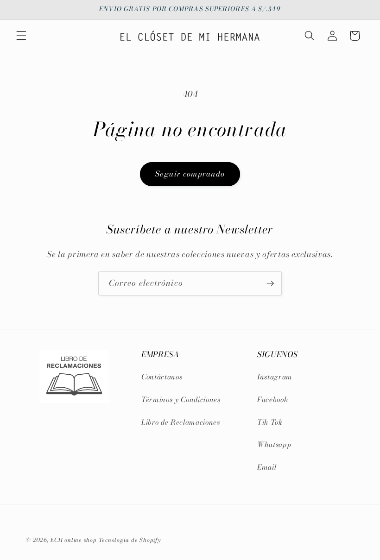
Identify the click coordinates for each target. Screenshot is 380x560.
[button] (21, 36)
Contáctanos (161, 376)
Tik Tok (270, 422)
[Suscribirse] (270, 283)
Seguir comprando (190, 174)
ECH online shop (74, 539)
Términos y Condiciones (181, 399)
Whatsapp (274, 444)
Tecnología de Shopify (130, 539)
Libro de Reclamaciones (180, 422)
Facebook (272, 399)
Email (266, 467)
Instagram (274, 376)
